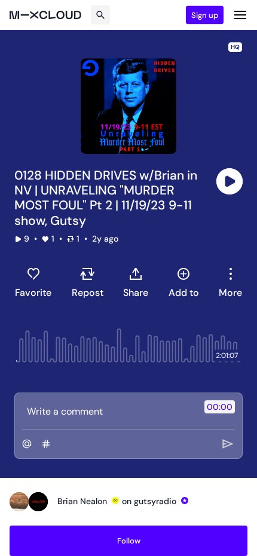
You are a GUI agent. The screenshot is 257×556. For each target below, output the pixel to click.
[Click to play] (229, 181)
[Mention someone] (27, 444)
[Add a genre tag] (46, 444)
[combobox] (230, 282)
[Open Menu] (240, 15)
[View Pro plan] (184, 500)
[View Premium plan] (115, 500)
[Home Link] (45, 15)
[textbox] (108, 411)
